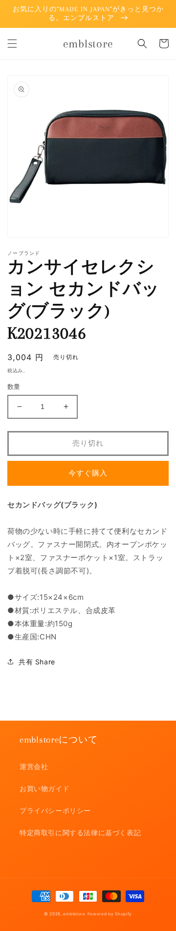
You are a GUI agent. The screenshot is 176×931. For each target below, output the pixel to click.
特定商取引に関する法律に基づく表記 (80, 832)
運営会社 (34, 766)
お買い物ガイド (44, 788)
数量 (14, 386)
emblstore (74, 913)
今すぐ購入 (88, 472)
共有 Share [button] (37, 662)
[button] (12, 43)
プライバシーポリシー (55, 810)
